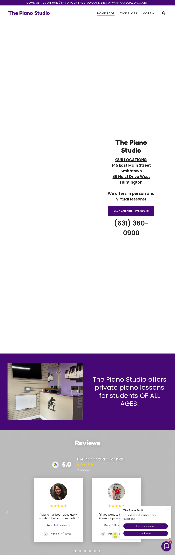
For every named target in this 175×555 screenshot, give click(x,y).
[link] (29, 14)
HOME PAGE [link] (106, 13)
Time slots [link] (128, 13)
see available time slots (131, 211)
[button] (148, 13)
